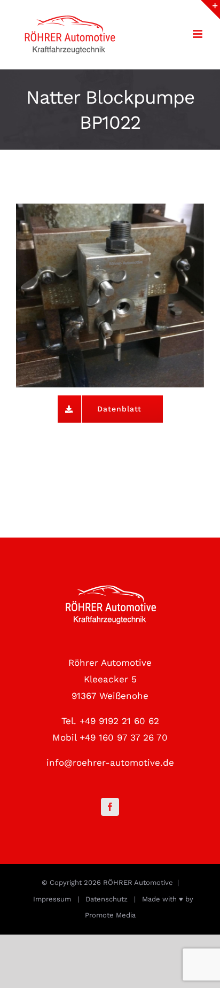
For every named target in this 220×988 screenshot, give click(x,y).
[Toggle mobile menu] (198, 34)
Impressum (52, 899)
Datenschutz (106, 899)
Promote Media (110, 915)
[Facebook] (110, 807)
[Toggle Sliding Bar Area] (210, 9)
